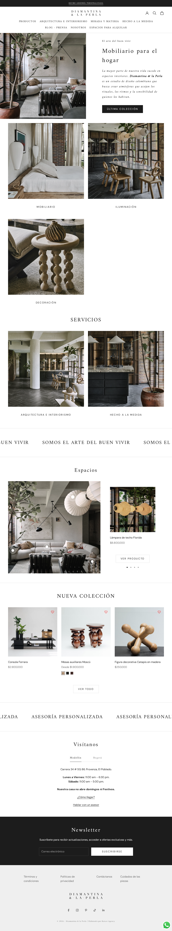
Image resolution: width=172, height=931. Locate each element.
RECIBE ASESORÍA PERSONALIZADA (86, 3)
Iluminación (126, 207)
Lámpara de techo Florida (126, 537)
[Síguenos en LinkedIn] (103, 910)
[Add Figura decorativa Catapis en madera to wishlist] (159, 612)
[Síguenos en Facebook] (68, 910)
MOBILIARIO (46, 207)
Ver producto (133, 558)
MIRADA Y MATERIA (105, 21)
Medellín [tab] (75, 758)
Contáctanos (104, 876)
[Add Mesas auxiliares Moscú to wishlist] (106, 612)
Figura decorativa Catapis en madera (138, 662)
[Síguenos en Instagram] (77, 910)
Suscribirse (112, 851)
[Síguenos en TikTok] (94, 910)
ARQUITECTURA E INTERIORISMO (63, 21)
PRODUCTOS (27, 21)
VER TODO (86, 689)
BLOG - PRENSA (56, 27)
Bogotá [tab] (97, 758)
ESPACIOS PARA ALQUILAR (108, 27)
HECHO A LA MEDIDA (137, 21)
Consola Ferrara (18, 662)
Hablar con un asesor (86, 805)
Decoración (46, 302)
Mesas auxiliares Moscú (75, 662)
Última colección (122, 109)
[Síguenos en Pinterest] (86, 910)
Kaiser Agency (108, 921)
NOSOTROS (78, 27)
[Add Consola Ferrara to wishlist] (53, 612)
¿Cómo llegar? (86, 797)
